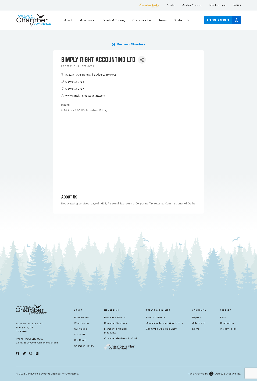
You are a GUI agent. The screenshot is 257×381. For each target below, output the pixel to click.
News (163, 20)
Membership (87, 20)
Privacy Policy (228, 328)
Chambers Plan (142, 20)
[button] (237, 5)
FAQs (223, 317)
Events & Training (114, 20)
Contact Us (181, 20)
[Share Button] (142, 60)
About (68, 20)
